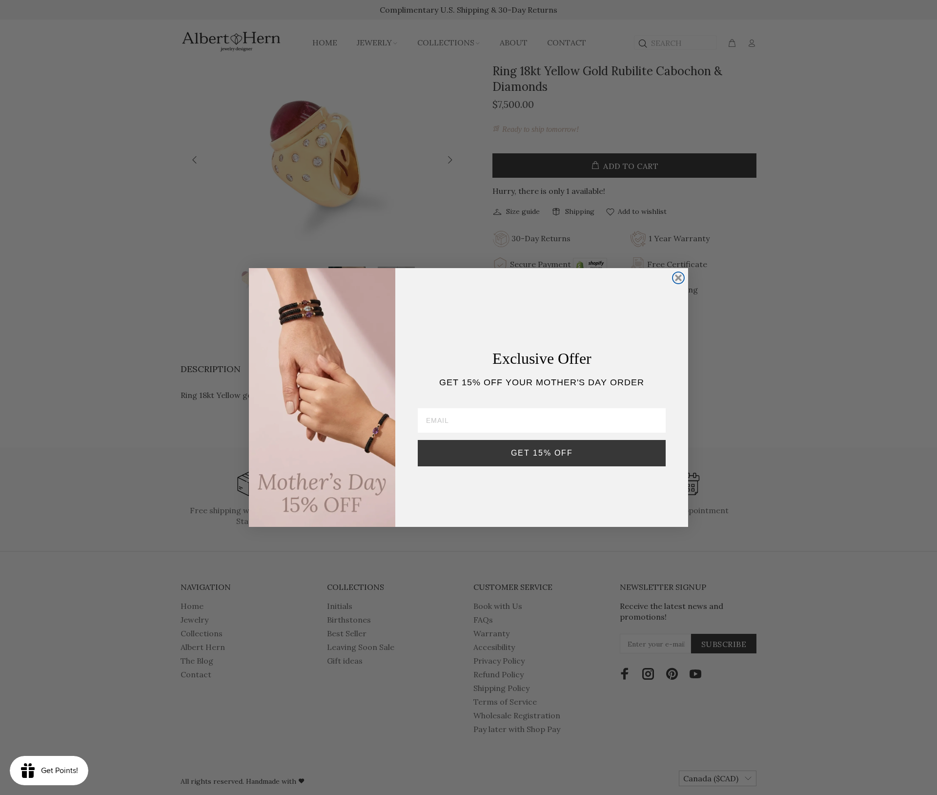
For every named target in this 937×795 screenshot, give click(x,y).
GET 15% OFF (542, 453)
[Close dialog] (678, 278)
